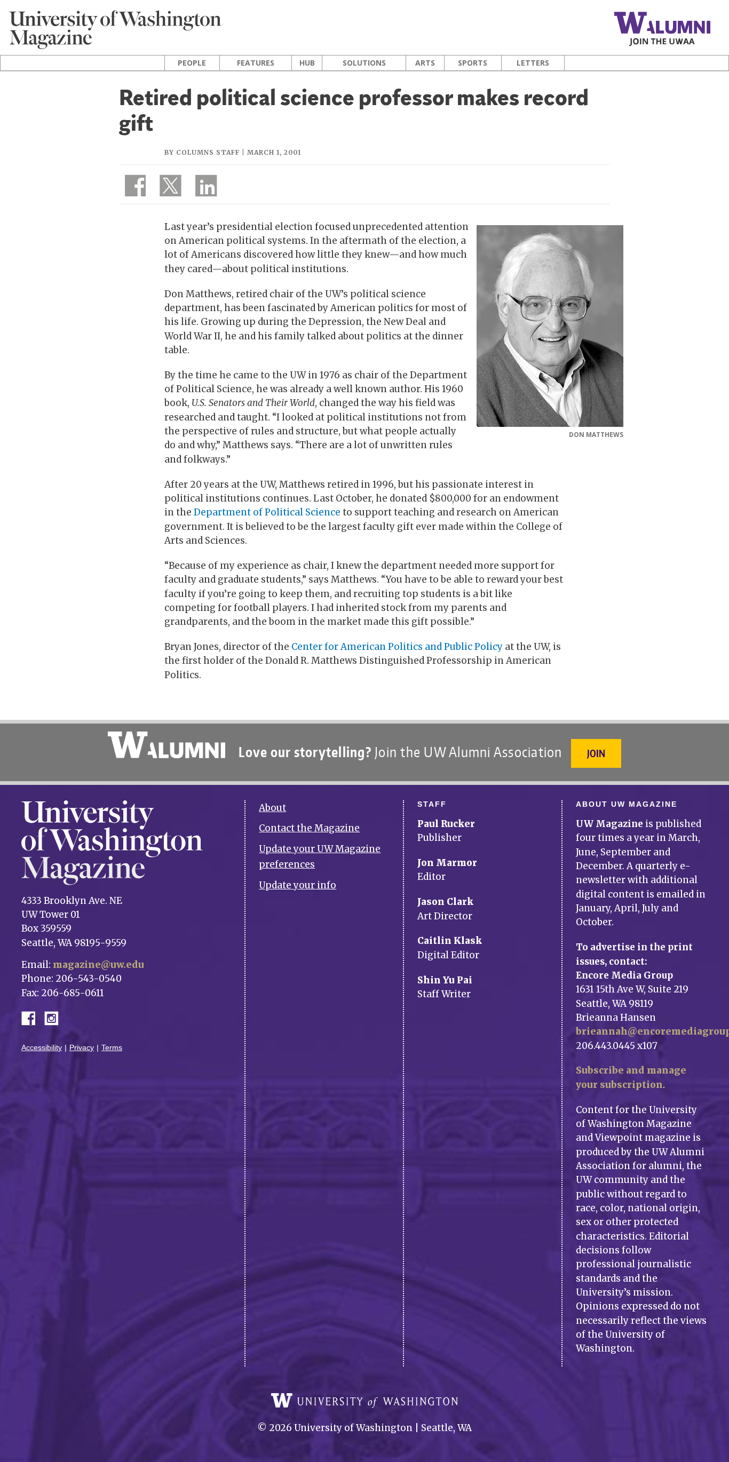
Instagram (55, 1017)
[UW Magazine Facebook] (132, 187)
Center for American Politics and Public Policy (397, 647)
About (272, 808)
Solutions (364, 63)
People (192, 63)
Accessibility (41, 1048)
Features (255, 63)
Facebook (32, 1017)
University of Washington (364, 1400)
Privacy (81, 1048)
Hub (307, 63)
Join (596, 753)
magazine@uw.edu (98, 965)
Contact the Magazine (309, 828)
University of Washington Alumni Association (166, 745)
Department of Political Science (267, 512)
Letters (533, 63)
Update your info (297, 885)
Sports (472, 63)
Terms (111, 1048)
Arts (425, 63)
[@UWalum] (169, 187)
